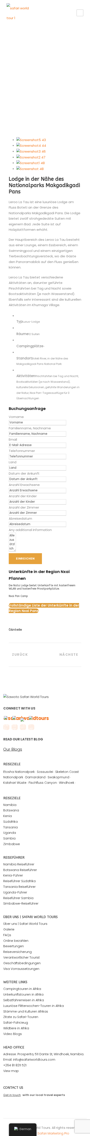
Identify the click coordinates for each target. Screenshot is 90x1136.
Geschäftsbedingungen (22, 963)
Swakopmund (58, 777)
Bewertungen (13, 946)
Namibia (9, 805)
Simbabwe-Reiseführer (20, 903)
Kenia (7, 816)
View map (11, 1071)
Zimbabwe (11, 844)
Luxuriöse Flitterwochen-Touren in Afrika (33, 1006)
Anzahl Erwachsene (24, 484)
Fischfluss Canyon (43, 782)
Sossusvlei (45, 772)
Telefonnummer (22, 450)
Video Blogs (12, 1034)
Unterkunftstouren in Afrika (23, 994)
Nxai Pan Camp (18, 596)
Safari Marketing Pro (53, 1133)
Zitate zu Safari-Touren (20, 1017)
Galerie (8, 929)
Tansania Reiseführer (19, 887)
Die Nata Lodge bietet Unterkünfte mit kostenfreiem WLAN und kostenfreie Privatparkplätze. (42, 587)
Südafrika (10, 821)
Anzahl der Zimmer (24, 507)
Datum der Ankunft (24, 473)
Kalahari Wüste (14, 782)
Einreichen (25, 558)
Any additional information (30, 530)
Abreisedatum (20, 518)
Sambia (9, 838)
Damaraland (35, 777)
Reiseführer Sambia (18, 898)
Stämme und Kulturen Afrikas (25, 1011)
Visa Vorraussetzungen (21, 969)
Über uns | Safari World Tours (25, 924)
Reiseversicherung (17, 952)
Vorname (16, 417)
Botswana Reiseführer (20, 870)
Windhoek (66, 782)
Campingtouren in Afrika (22, 989)
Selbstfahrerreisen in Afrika (23, 1000)
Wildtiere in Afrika (16, 1028)
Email (13, 439)
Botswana (11, 810)
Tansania (10, 827)
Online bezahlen (15, 941)
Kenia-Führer (13, 875)
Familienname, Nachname (30, 428)
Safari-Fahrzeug (15, 1022)
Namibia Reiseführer (18, 864)
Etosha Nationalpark (19, 772)
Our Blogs (12, 749)
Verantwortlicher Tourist (21, 957)
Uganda (9, 833)
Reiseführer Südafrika (19, 881)
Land (12, 462)
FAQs (7, 935)
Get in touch (12, 1095)
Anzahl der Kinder (23, 496)
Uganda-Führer (15, 892)
